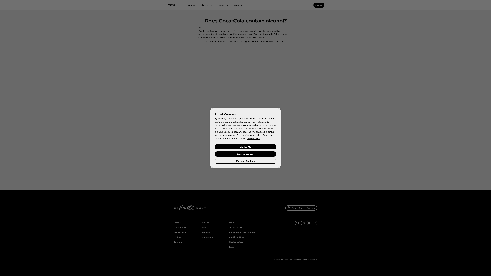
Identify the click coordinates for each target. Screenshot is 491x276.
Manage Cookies (245, 161)
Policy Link (253, 138)
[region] (245, 138)
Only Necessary (246, 154)
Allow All (245, 147)
